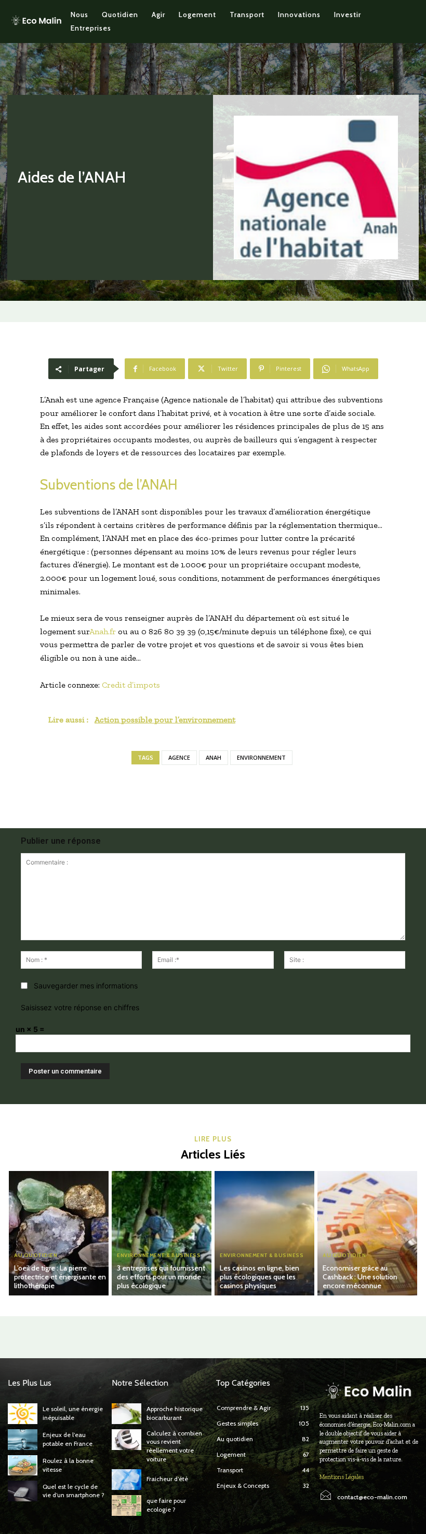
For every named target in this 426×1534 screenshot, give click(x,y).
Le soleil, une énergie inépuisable (73, 1413)
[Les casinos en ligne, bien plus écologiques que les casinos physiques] (264, 1233)
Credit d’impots (131, 685)
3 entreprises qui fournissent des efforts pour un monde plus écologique (161, 1276)
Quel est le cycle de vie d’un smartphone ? (73, 1491)
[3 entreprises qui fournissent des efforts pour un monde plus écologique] (161, 1233)
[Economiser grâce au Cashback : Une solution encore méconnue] (367, 1233)
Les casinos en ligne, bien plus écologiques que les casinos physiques (259, 1276)
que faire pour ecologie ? (166, 1505)
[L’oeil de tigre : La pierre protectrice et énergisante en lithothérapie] (59, 1233)
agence (179, 757)
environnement (261, 757)
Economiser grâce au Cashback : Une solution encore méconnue (360, 1276)
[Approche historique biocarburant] (126, 1413)
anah (213, 757)
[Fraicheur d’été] (126, 1479)
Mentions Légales (342, 1477)
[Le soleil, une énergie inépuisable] (22, 1413)
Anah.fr (102, 631)
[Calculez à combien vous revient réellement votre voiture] (126, 1439)
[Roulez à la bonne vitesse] (22, 1465)
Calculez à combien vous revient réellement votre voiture (174, 1446)
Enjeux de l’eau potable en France (67, 1439)
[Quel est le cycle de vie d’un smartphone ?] (22, 1491)
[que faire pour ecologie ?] (126, 1505)
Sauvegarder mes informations (86, 985)
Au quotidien (35, 1255)
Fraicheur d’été (167, 1479)
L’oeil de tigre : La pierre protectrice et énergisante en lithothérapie (60, 1276)
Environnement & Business (159, 1255)
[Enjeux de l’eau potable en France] (22, 1439)
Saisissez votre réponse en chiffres (80, 1007)
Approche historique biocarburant (175, 1413)
